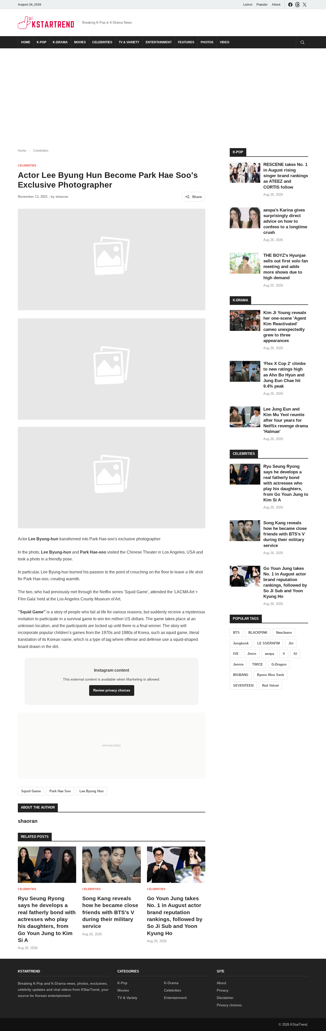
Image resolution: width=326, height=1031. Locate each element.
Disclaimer (225, 998)
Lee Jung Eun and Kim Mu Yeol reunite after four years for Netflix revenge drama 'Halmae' (285, 420)
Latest (247, 4)
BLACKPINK (257, 632)
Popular (262, 4)
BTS (236, 632)
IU (295, 654)
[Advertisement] (163, 94)
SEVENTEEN (243, 685)
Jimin (251, 654)
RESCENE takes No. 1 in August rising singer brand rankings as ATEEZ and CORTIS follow (285, 175)
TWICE (257, 664)
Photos (207, 42)
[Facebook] (290, 4)
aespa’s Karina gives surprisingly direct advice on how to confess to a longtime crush (285, 221)
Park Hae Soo (60, 791)
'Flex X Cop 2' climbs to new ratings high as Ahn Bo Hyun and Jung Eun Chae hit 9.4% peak (284, 374)
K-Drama (60, 42)
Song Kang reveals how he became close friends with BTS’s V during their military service (110, 912)
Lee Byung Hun (91, 791)
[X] (304, 4)
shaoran (62, 197)
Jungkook (241, 643)
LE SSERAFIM (268, 643)
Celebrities (102, 42)
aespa (269, 654)
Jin (291, 643)
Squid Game (31, 791)
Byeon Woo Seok (270, 675)
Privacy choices (229, 1005)
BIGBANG (240, 675)
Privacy (222, 990)
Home (25, 42)
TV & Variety (129, 42)
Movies (80, 42)
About (276, 4)
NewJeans (284, 632)
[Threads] (297, 4)
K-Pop (41, 42)
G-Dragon (279, 664)
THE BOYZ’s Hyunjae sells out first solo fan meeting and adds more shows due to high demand (285, 266)
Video (224, 42)
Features (186, 42)
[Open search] (302, 42)
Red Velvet (270, 685)
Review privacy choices (111, 690)
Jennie (238, 664)
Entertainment (159, 42)
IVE (236, 654)
